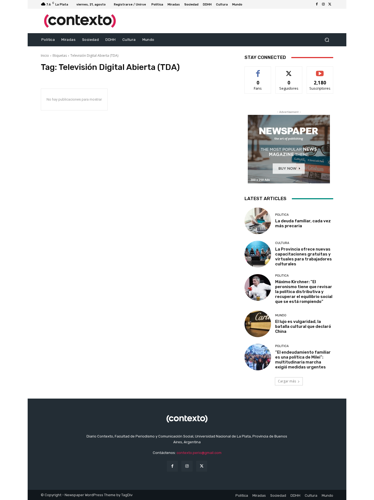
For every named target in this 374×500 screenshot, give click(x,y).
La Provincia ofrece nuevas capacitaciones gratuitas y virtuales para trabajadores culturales (303, 256)
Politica (282, 214)
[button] (326, 39)
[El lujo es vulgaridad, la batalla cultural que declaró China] (257, 324)
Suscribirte (320, 71)
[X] (330, 4)
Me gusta (258, 71)
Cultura (282, 243)
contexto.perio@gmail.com (199, 453)
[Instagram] (323, 4)
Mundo (280, 315)
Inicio (45, 55)
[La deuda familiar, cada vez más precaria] (257, 221)
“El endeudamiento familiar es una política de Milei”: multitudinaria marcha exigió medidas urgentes (303, 360)
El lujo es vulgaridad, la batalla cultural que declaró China (303, 326)
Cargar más (287, 381)
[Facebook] (316, 4)
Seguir (289, 71)
